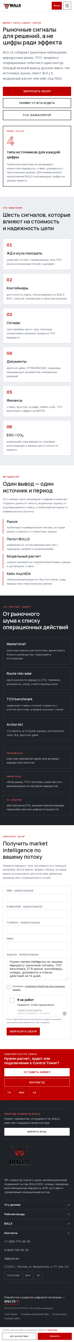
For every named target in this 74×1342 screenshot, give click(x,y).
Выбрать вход (37, 1131)
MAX (28, 1275)
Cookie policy (59, 1314)
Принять (55, 1336)
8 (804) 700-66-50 (16, 1250)
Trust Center (10, 1314)
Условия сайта (12, 1318)
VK (38, 1275)
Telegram (13, 1275)
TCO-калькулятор (37, 115)
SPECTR (11, 1301)
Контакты (37, 1082)
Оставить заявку (37, 1072)
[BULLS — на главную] (12, 5)
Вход (57, 5)
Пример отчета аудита (37, 103)
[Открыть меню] (67, 6)
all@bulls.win (11, 1258)
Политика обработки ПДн (35, 1314)
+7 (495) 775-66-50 (17, 1241)
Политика (52, 1330)
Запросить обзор (37, 91)
